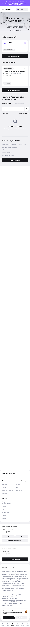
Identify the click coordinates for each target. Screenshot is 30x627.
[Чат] (22, 9)
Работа (18, 484)
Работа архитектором (8, 155)
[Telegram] (8, 536)
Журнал (4, 518)
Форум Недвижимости (6, 502)
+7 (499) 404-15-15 (7, 551)
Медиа (4, 487)
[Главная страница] (7, 9)
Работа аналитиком (7, 152)
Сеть (17, 487)
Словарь (4, 493)
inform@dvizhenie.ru (8, 532)
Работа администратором (9, 150)
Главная (4, 484)
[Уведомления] (18, 9)
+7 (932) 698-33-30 (7, 529)
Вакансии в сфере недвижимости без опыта (14, 144)
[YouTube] (21, 536)
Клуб (3, 509)
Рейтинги (19, 490)
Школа (4, 515)
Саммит (4, 506)
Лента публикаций (7, 490)
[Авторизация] (26, 9)
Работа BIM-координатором (9, 147)
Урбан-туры (5, 512)
